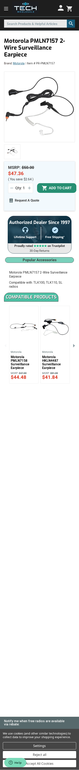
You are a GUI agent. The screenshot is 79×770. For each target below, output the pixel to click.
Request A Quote (27, 200)
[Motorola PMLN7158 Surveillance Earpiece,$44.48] (24, 327)
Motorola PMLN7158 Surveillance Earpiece (20, 362)
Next (74, 345)
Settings (39, 746)
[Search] (71, 24)
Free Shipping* (55, 237)
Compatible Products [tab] (31, 297)
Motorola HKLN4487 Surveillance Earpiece (51, 362)
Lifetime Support (25, 237)
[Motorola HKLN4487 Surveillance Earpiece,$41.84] (55, 327)
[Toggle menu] (6, 8)
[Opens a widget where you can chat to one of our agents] (15, 763)
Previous (5, 345)
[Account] (61, 8)
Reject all (39, 754)
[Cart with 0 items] (69, 8)
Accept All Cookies (39, 763)
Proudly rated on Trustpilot (39, 246)
